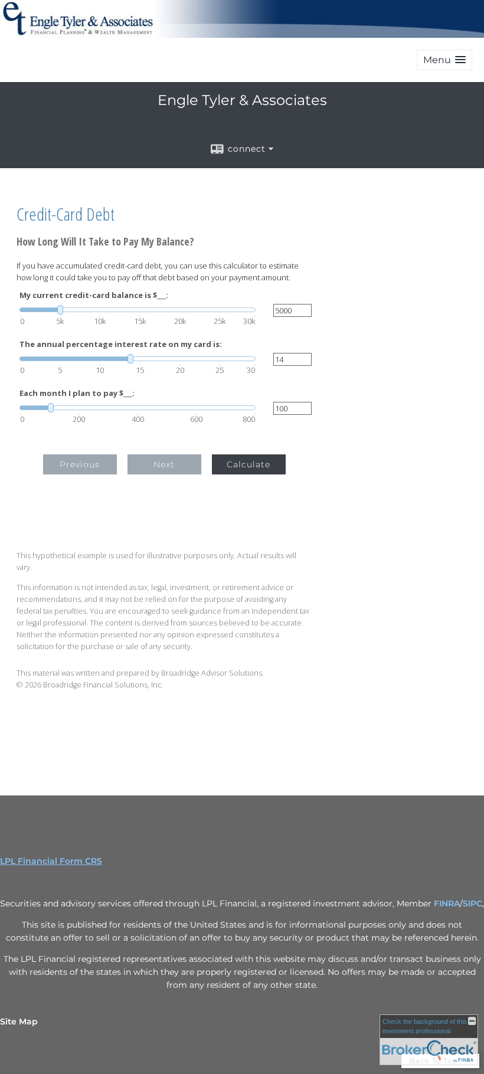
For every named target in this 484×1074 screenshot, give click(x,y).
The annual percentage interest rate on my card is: (120, 344)
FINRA (447, 903)
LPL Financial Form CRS (51, 861)
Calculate (248, 464)
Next (164, 464)
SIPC (472, 903)
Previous (80, 464)
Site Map (19, 1021)
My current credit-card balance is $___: (93, 295)
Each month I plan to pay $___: (77, 393)
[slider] (137, 309)
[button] (444, 60)
